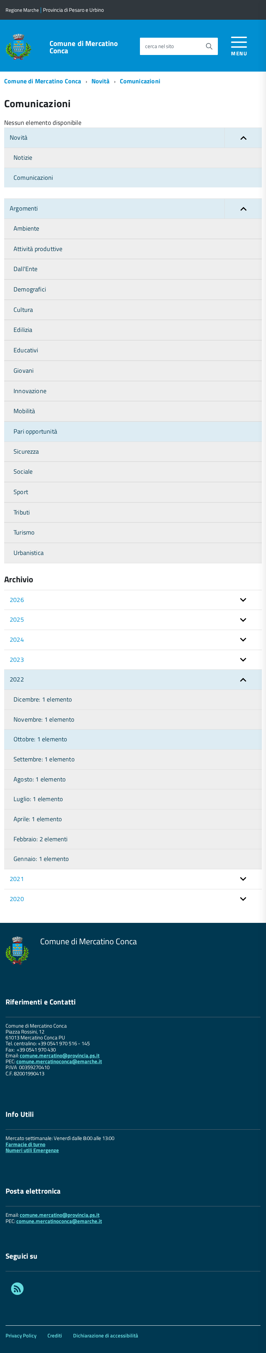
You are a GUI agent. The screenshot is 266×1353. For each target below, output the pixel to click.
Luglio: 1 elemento (38, 799)
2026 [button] (17, 599)
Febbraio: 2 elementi (41, 839)
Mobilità (24, 411)
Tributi (22, 512)
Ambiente (26, 228)
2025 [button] (17, 619)
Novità (100, 81)
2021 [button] (17, 878)
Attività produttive (38, 248)
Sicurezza (26, 451)
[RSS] (17, 1290)
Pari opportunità (35, 431)
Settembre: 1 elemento (44, 759)
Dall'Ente (26, 269)
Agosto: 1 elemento (40, 779)
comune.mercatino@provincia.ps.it (59, 1055)
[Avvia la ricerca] (209, 46)
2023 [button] (17, 659)
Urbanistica (29, 552)
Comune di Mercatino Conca (84, 47)
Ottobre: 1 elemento (40, 739)
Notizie (23, 157)
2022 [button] (17, 679)
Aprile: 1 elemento (38, 819)
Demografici (30, 289)
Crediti (54, 1336)
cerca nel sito (159, 46)
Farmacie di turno (25, 1144)
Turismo (24, 532)
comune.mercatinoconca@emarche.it (59, 1061)
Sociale (23, 471)
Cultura (23, 309)
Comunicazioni (140, 81)
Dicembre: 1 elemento (43, 699)
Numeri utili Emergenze (32, 1150)
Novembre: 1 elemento (44, 719)
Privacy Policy (21, 1336)
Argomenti (24, 208)
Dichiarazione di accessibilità (105, 1336)
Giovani (24, 370)
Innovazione (30, 391)
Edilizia (23, 329)
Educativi (26, 350)
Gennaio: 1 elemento (41, 858)
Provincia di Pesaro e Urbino (73, 10)
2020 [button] (17, 898)
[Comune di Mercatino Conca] (19, 46)
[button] (243, 138)
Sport (21, 492)
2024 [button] (17, 639)
